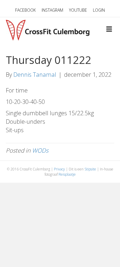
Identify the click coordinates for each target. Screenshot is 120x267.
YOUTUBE (78, 10)
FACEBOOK (25, 10)
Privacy (59, 169)
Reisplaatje (67, 174)
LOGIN (99, 10)
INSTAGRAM (52, 10)
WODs (40, 150)
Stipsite (90, 169)
